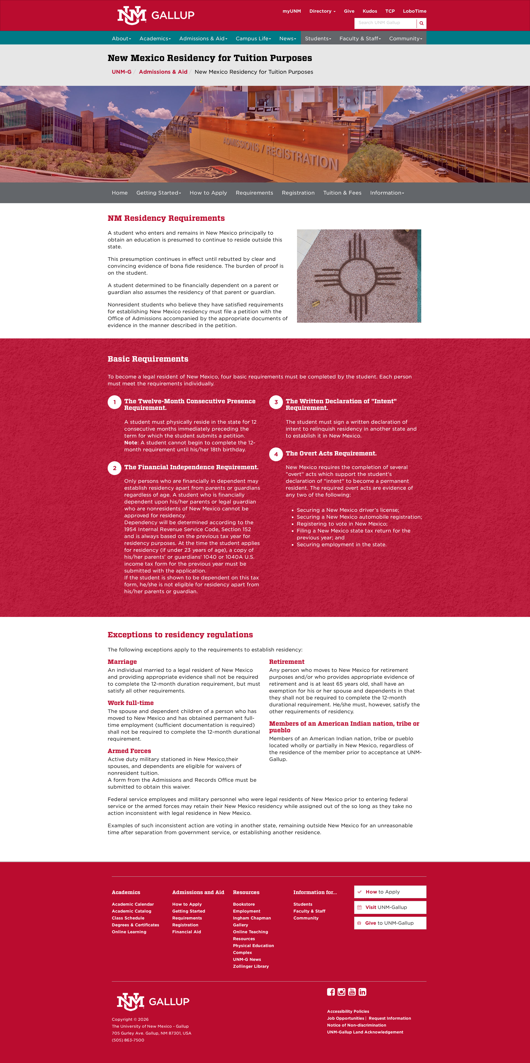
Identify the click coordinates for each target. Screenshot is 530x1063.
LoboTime (414, 11)
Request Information (390, 1018)
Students (316, 38)
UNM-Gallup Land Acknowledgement (365, 1032)
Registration (298, 193)
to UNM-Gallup (389, 923)
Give (349, 11)
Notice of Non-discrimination (356, 1025)
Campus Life (252, 38)
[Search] (421, 23)
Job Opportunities (345, 1018)
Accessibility (348, 1011)
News (286, 38)
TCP (390, 11)
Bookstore (244, 904)
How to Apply (208, 193)
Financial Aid (186, 931)
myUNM (292, 11)
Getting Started (157, 193)
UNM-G (122, 72)
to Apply (382, 892)
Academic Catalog (131, 911)
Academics (153, 38)
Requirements (254, 193)
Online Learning (129, 931)
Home (120, 193)
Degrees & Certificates (135, 924)
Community (404, 38)
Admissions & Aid (202, 38)
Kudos (370, 11)
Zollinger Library (251, 966)
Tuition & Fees (342, 193)
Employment (246, 911)
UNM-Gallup (385, 907)
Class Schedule (128, 918)
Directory (321, 11)
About (120, 38)
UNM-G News (247, 959)
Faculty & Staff (359, 38)
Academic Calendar (133, 904)
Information (385, 193)
